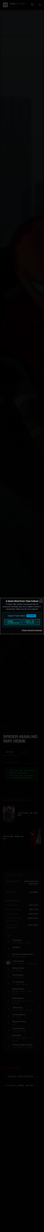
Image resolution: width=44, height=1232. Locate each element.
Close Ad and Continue (32, 630)
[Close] (41, 601)
